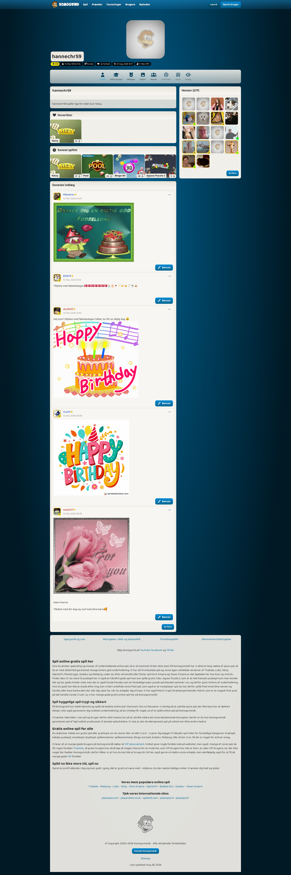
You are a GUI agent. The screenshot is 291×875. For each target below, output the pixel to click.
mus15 (66, 412)
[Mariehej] (217, 104)
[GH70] (189, 147)
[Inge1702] (189, 161)
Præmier (79, 748)
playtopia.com (110, 798)
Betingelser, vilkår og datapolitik (121, 639)
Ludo (116, 786)
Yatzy (124, 786)
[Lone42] (203, 147)
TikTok (170, 650)
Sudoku (179, 786)
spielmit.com (150, 798)
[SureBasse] (203, 104)
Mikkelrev (68, 195)
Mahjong (105, 786)
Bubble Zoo (166, 786)
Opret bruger (230, 4)
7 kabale (93, 786)
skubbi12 (68, 309)
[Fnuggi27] (231, 104)
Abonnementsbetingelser (216, 639)
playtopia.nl (167, 798)
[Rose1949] (203, 118)
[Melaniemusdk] (203, 161)
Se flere (168, 627)
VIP (69, 756)
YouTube (145, 650)
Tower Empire (194, 786)
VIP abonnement (134, 744)
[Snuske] (217, 118)
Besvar (166, 267)
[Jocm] (189, 118)
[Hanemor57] (231, 147)
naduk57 (68, 510)
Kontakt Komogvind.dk (145, 851)
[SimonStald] (217, 147)
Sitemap (145, 859)
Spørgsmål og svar (74, 639)
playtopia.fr (182, 798)
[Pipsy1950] (231, 132)
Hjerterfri (152, 786)
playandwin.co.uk (131, 798)
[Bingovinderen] (231, 118)
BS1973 (67, 276)
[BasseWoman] (189, 132)
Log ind (213, 4)
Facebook (156, 650)
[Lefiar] (189, 104)
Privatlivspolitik (169, 639)
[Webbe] (203, 132)
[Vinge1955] (217, 132)
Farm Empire (136, 786)
